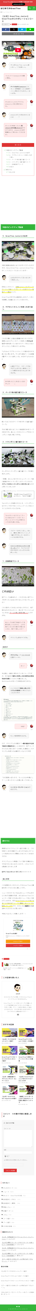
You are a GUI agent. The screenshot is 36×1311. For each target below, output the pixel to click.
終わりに (9, 170)
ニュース (14, 24)
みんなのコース (10, 1188)
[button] (6, 29)
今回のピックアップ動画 (14, 150)
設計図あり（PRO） (11, 1199)
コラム (7, 1215)
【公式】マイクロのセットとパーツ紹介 (14, 1271)
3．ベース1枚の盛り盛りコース (19, 159)
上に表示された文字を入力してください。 (16, 1160)
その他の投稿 (9, 1226)
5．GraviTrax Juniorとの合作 (19, 153)
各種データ (8, 1211)
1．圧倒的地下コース (16, 164)
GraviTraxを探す (11, 933)
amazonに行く (18, 4)
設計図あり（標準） (11, 1203)
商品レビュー (9, 1207)
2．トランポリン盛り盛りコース (19, 162)
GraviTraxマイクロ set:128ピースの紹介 (15, 1276)
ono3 (18, 994)
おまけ (11, 167)
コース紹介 (8, 1218)
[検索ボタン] (30, 8)
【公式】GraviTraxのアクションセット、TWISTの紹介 (23, 495)
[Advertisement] (18, 199)
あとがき (12, 172)
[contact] (19, 1306)
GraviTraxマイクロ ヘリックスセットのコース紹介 (18, 1281)
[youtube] (18, 1015)
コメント (7, 1128)
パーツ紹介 (8, 1222)
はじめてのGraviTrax (11, 8)
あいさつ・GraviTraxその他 (14, 1195)
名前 (5, 1150)
